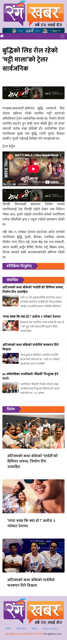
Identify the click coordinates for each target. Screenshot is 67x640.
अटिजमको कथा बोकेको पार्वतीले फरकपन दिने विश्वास (31, 583)
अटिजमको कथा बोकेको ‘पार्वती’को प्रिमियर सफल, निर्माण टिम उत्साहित (32, 461)
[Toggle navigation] (62, 36)
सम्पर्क (8, 629)
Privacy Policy (50, 629)
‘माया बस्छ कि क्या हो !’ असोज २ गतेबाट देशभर (31, 523)
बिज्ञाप (35, 629)
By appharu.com (52, 634)
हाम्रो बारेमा (21, 629)
